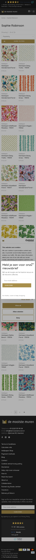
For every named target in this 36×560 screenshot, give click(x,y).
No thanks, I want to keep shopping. (13, 295)
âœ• (32, 264)
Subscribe (9, 285)
